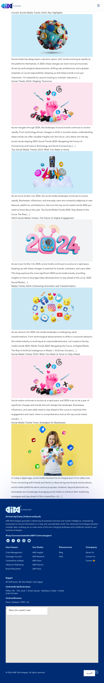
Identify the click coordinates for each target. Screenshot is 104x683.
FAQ (61, 556)
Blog (61, 552)
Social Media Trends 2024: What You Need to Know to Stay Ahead (45, 354)
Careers (89, 560)
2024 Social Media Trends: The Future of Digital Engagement (42, 218)
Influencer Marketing (15, 564)
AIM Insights (37, 552)
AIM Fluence (37, 564)
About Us (90, 552)
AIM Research (38, 556)
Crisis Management (14, 552)
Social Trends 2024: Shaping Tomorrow (31, 81)
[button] (98, 6)
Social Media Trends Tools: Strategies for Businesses (38, 422)
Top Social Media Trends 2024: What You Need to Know (40, 149)
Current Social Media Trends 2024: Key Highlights (36, 12)
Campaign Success (14, 556)
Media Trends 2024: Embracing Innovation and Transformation (43, 286)
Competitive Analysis (15, 560)
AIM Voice (36, 568)
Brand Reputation (13, 568)
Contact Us (90, 556)
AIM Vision (37, 560)
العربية (89, 673)
